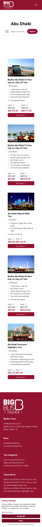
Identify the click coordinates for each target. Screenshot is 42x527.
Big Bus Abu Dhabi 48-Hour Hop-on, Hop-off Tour (21, 488)
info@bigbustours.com (12, 423)
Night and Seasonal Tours (14, 462)
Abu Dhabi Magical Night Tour (15, 485)
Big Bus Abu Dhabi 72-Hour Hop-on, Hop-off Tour (21, 482)
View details (20, 115)
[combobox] (21, 31)
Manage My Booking (11, 443)
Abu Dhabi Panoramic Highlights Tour (18, 491)
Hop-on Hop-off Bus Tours (14, 459)
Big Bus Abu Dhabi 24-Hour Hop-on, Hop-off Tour (21, 479)
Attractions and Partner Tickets (16, 465)
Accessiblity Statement (13, 446)
